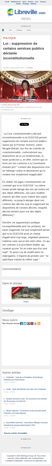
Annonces (43, 1)
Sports (24, 1)
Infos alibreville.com (23, 458)
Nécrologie (26, 3)
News (36, 1)
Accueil (7, 1)
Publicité (33, 3)
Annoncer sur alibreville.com (35, 461)
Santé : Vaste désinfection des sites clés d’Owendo (26, 389)
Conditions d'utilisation (14, 461)
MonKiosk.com (16, 1)
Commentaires (38, 458)
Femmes (18, 3)
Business (31, 1)
